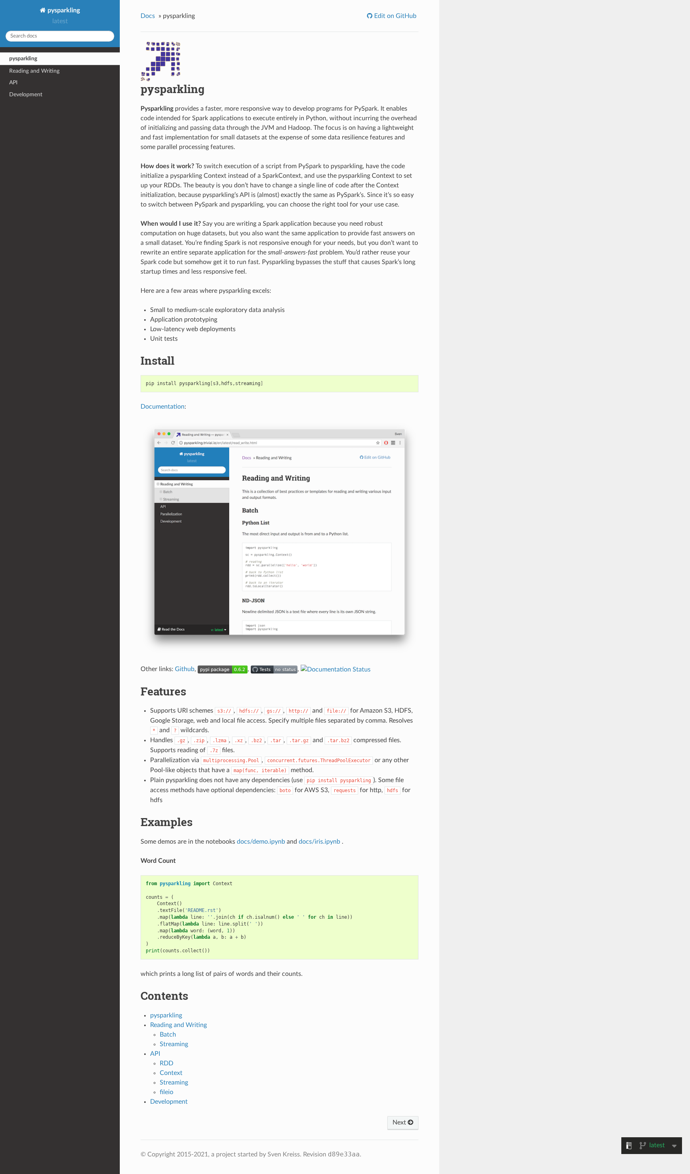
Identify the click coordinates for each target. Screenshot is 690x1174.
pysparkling (63, 10)
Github (184, 669)
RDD (166, 1063)
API (13, 82)
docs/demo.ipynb (261, 841)
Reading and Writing (34, 71)
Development (25, 94)
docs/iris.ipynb (319, 841)
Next (400, 1122)
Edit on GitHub (394, 16)
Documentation (162, 406)
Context (171, 1073)
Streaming (174, 1044)
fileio (166, 1092)
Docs (148, 16)
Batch (168, 1034)
